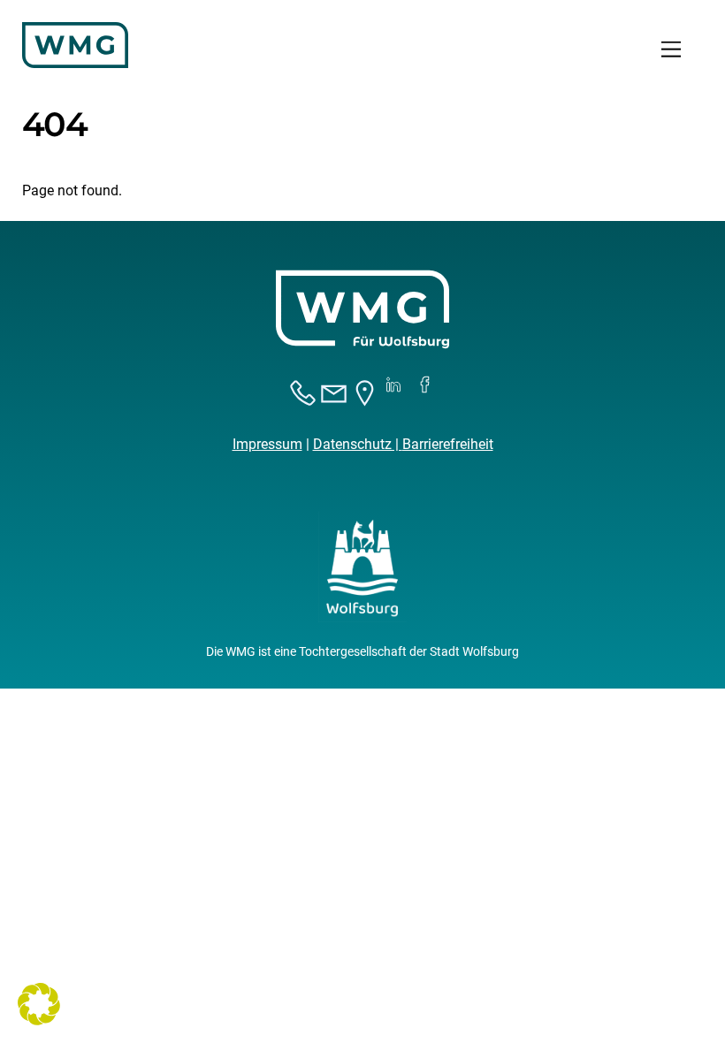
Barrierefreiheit (447, 444)
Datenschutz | (357, 444)
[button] (39, 1004)
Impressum (267, 444)
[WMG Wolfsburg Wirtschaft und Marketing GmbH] (75, 61)
